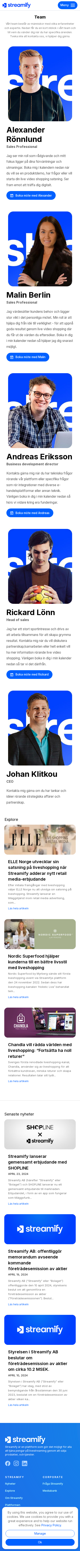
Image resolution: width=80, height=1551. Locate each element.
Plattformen (12, 1505)
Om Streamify (14, 1498)
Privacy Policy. (51, 1525)
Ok (40, 1542)
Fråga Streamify (53, 1483)
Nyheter (10, 1483)
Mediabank (50, 1490)
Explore (10, 1490)
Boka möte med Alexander (34, 195)
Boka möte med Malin (30, 357)
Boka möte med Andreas (32, 513)
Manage (40, 1533)
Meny (64, 5)
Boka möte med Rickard (32, 674)
